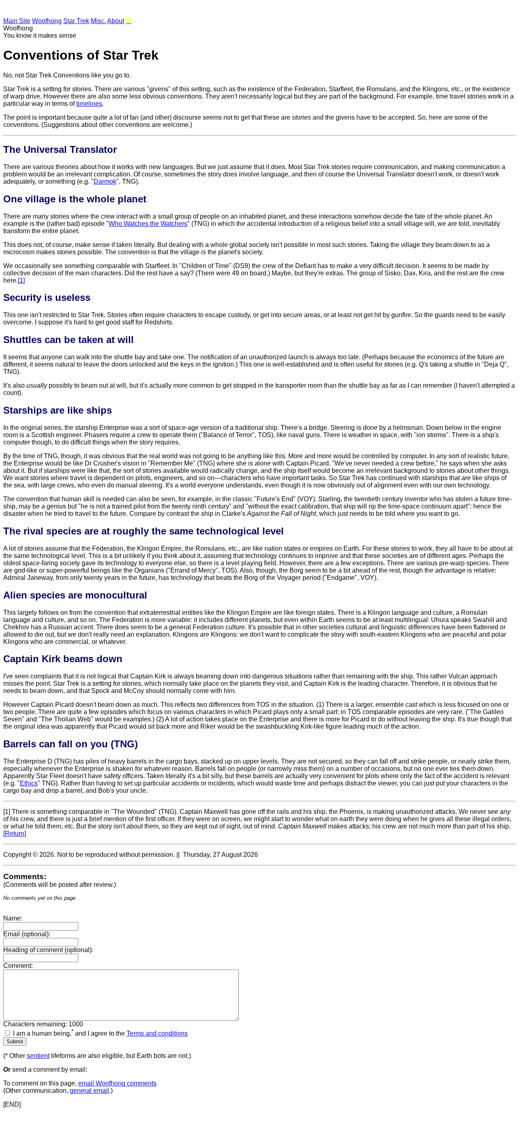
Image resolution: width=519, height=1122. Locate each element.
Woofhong (47, 20)
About (115, 20)
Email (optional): (26, 934)
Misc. (98, 20)
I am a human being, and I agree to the (100, 1033)
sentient (38, 1055)
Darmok (105, 181)
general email (89, 1090)
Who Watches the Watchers (148, 223)
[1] (21, 280)
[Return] (14, 833)
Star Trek (76, 20)
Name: (12, 918)
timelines (89, 103)
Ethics (29, 783)
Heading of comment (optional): (48, 949)
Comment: (18, 965)
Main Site (16, 20)
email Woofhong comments (117, 1083)
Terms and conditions (157, 1033)
